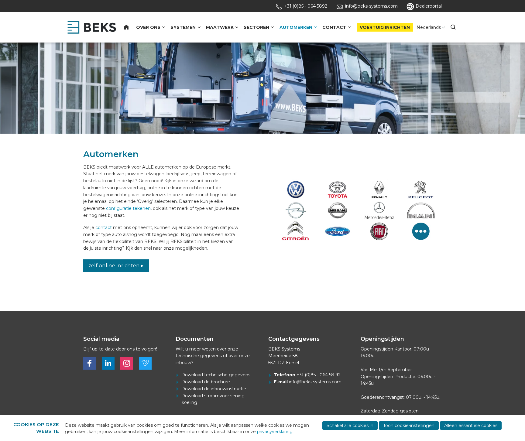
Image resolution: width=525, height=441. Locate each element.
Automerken (296, 27)
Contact (334, 27)
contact (103, 227)
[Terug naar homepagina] (91, 27)
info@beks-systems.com (315, 382)
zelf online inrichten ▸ (116, 265)
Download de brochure (205, 382)
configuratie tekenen (128, 208)
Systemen (183, 27)
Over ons (148, 27)
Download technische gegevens (215, 375)
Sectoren (256, 27)
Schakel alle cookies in (350, 425)
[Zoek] (454, 27)
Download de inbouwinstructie (213, 388)
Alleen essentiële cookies (470, 425)
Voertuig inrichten (385, 27)
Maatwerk (220, 27)
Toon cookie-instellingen (408, 425)
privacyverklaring (275, 431)
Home (130, 27)
